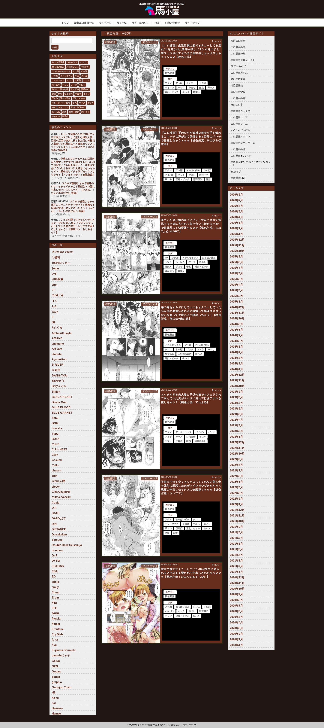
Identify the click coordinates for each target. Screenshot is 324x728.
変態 (54, 94)
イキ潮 (84, 71)
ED (54, 576)
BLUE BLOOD (61, 407)
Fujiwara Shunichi (63, 650)
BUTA (55, 438)
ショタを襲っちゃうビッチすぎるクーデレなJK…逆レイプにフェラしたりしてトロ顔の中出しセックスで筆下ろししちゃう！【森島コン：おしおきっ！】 (73, 226)
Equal (55, 592)
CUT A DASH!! (61, 497)
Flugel (56, 623)
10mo (55, 268)
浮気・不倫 (65, 98)
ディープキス (58, 80)
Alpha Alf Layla (61, 333)
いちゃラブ (72, 62)
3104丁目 (57, 295)
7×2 (54, 306)
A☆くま (57, 327)
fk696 (55, 613)
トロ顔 (69, 80)
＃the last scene (62, 251)
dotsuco (57, 539)
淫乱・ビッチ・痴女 (61, 103)
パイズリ (56, 85)
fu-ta (55, 639)
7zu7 (55, 311)
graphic (57, 682)
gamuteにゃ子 (61, 655)
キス (77, 76)
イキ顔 (55, 76)
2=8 (54, 273)
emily (55, 587)
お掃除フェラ (72, 67)
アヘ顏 (76, 71)
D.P (54, 507)
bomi (55, 417)
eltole (55, 581)
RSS (157, 22)
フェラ (65, 85)
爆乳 (75, 103)
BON (55, 423)
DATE (55, 513)
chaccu (56, 470)
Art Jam (57, 348)
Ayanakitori (59, 359)
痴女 (54, 107)
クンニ (84, 76)
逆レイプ (85, 112)
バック (86, 80)
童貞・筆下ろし (78, 107)
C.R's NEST (59, 449)
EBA (55, 571)
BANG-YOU (59, 375)
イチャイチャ (66, 76)
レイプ (74, 85)
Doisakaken (59, 534)
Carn (55, 454)
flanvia (56, 618)
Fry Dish (57, 634)
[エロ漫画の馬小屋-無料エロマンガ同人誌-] (162, 7)
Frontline (58, 629)
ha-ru (55, 697)
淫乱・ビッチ (79, 98)
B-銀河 (56, 369)
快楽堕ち (68, 94)
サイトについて (140, 22)
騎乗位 (65, 116)
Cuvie (55, 502)
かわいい (85, 67)
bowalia (57, 428)
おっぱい (83, 62)
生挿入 (90, 103)
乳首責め (85, 89)
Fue (54, 644)
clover (56, 486)
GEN (55, 666)
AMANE (57, 338)
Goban (56, 671)
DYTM (56, 560)
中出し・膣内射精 (60, 89)
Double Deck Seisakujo (67, 545)
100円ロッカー (61, 262)
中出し (82, 85)
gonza (56, 676)
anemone (58, 343)
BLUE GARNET (62, 412)
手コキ (78, 94)
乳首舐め (74, 89)
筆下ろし (56, 112)
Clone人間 (58, 481)
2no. (54, 284)
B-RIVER (57, 364)
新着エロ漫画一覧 (84, 22)
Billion (56, 391)
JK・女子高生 (58, 62)
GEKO (56, 661)
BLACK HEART (62, 396)
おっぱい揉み (58, 67)
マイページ (105, 22)
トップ (65, 22)
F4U (54, 602)
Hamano (57, 708)
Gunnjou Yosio (61, 687)
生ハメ (82, 103)
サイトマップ (192, 22)
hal (54, 703)
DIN (54, 523)
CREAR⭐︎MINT (61, 491)
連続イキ (56, 116)
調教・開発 (74, 112)
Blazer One (59, 402)
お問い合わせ (172, 22)
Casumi (57, 459)
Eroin (55, 597)
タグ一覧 (122, 22)
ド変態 (78, 80)
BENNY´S (58, 380)
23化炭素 (57, 279)
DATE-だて (59, 518)
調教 (64, 112)
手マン (86, 94)
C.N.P (55, 444)
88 (53, 322)
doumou (57, 550)
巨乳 (60, 94)
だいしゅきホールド (61, 71)
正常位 (55, 98)
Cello (55, 465)
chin (54, 475)
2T (53, 289)
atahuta (57, 354)
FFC (54, 608)
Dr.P (54, 555)
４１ (54, 300)
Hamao (56, 713)
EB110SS (58, 566)
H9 (53, 692)
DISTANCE (59, 529)
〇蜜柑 (56, 257)
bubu (55, 433)
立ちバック (63, 107)
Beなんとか (59, 386)
